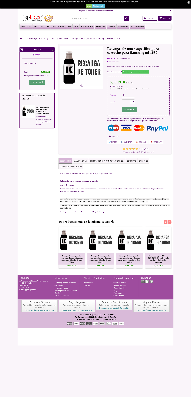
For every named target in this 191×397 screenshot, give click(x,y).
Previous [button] (165, 222)
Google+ (143, 142)
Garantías (58, 285)
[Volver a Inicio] (20, 38)
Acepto (89, 6)
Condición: (111, 62)
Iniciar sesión (150, 18)
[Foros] (151, 281)
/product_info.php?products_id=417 (72, 191)
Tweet (114, 142)
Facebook (117, 293)
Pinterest (157, 142)
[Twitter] (147, 281)
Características (80, 161)
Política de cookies (62, 295)
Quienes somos (119, 283)
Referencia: (111, 58)
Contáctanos (118, 296)
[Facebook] (143, 281)
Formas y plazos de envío (65, 283)
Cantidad (113, 102)
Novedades (88, 283)
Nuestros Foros (119, 285)
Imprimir (115, 136)
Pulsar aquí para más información (39, 310)
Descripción (65, 161)
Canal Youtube (119, 288)
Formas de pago (61, 288)
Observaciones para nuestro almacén (107, 161)
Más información (98, 6)
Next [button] (170, 222)
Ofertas (87, 285)
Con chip (113, 95)
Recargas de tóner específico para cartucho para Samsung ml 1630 (42, 110)
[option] (71, 247)
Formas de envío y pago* (71, 167)
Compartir (127, 142)
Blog (115, 290)
